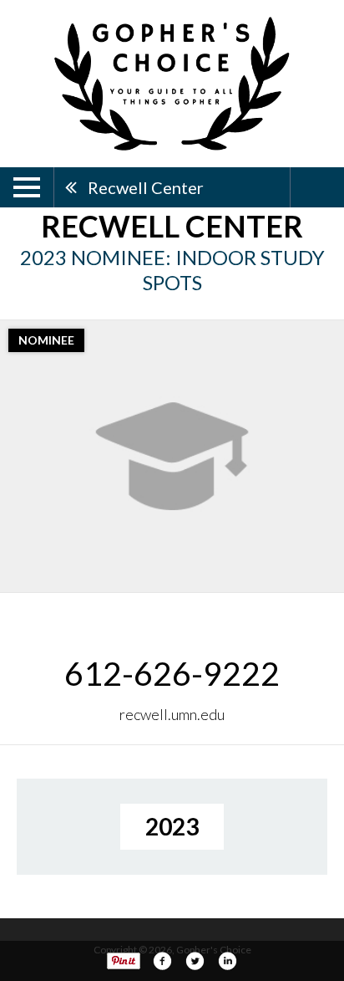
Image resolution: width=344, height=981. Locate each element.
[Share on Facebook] (162, 961)
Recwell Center (146, 187)
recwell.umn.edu (172, 714)
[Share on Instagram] (227, 961)
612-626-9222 (172, 673)
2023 (172, 826)
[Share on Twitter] (194, 961)
